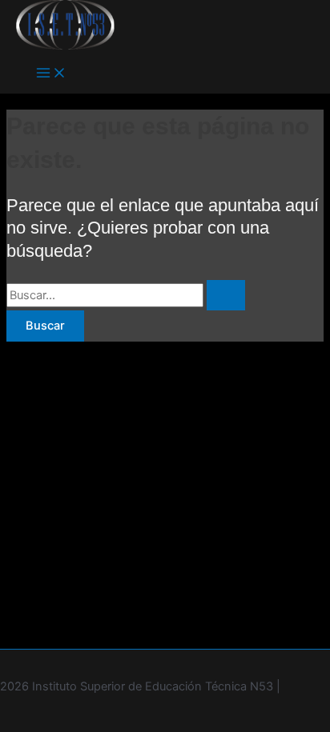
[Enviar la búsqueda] (226, 295)
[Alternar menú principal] (51, 74)
